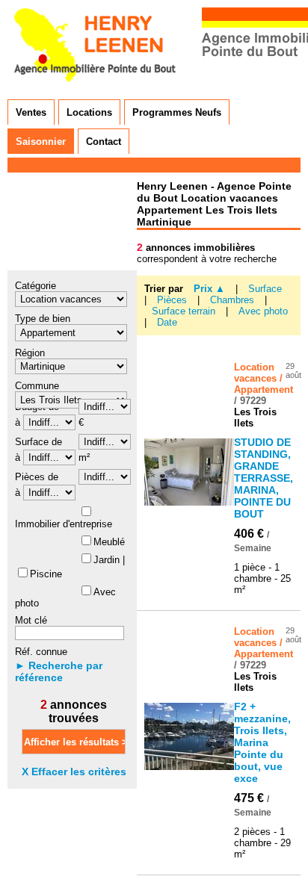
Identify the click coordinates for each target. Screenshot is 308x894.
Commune (37, 385)
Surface (265, 288)
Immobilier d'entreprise (63, 524)
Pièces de (36, 476)
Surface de (38, 441)
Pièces (173, 299)
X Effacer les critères (74, 771)
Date (167, 322)
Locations (89, 112)
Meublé (109, 541)
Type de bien (42, 318)
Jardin (106, 559)
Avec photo (263, 311)
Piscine (46, 574)
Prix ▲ (209, 288)
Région (30, 352)
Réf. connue (41, 651)
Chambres (233, 299)
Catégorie (35, 285)
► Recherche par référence (58, 671)
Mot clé (31, 620)
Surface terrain (185, 311)
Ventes (31, 112)
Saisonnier (41, 141)
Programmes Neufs (176, 112)
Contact (103, 141)
